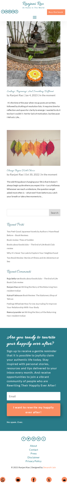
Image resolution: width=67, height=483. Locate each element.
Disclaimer (34, 457)
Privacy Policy (33, 461)
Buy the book (56, 12)
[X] (49, 479)
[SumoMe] (64, 479)
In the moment (47, 95)
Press (34, 453)
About (33, 445)
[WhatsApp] (2, 479)
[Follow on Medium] (13, 11)
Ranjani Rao (16, 95)
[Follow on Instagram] (9, 11)
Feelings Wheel (14, 303)
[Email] (18, 479)
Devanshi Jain (49, 467)
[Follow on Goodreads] (16, 11)
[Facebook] (33, 479)
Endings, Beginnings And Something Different (30, 91)
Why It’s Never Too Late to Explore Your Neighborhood (32, 253)
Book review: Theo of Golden (20, 240)
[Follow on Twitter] (6, 11)
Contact (33, 449)
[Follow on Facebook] (3, 11)
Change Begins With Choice (21, 170)
